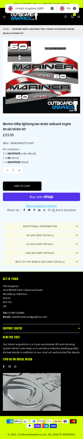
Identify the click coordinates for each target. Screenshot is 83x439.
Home (6, 29)
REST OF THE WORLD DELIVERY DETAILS (40, 261)
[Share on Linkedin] (39, 210)
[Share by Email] (49, 210)
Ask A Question (65, 210)
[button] (72, 16)
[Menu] (4, 16)
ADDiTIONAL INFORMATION (40, 226)
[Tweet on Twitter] (29, 210)
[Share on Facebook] (24, 210)
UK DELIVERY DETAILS (40, 235)
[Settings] (77, 16)
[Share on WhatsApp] (44, 210)
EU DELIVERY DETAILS (40, 244)
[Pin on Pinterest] (34, 210)
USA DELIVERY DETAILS (40, 253)
